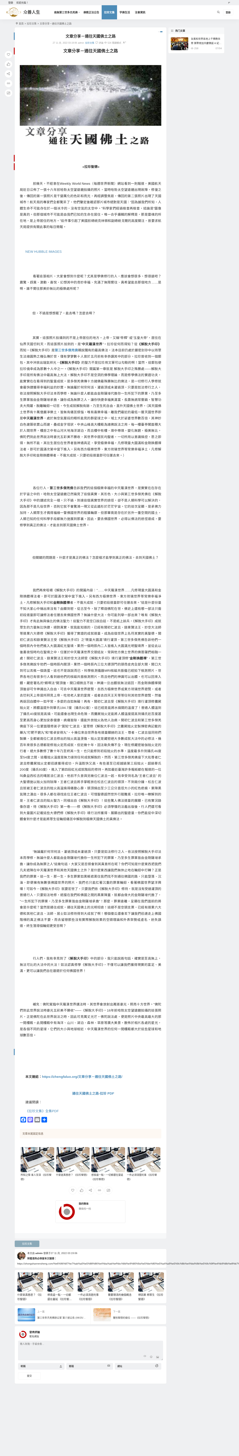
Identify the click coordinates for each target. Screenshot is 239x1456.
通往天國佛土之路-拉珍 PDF (93, 1093)
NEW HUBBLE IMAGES (43, 251)
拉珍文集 (109, 12)
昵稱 (23, 1366)
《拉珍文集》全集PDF (42, 1111)
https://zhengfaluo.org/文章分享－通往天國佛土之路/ (82, 1077)
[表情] (151, 1357)
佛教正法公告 (91, 12)
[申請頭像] (159, 1333)
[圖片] (157, 1357)
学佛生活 (125, 12)
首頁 (21, 23)
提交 (29, 1375)
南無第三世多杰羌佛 (66, 12)
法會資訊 (140, 12)
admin (39, 1253)
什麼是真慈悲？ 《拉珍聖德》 (72, 1174)
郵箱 (71, 1366)
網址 (119, 1366)
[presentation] (144, 1278)
